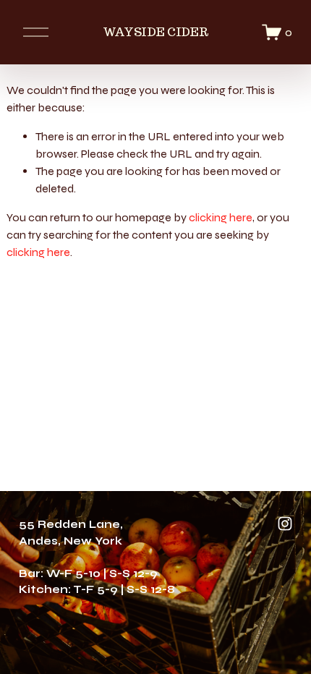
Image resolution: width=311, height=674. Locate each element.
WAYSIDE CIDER (156, 32)
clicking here (220, 217)
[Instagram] (285, 523)
